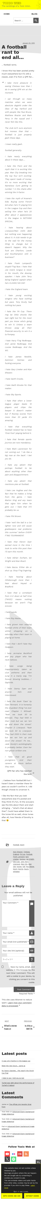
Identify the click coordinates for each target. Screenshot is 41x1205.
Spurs (26, 869)
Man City (24, 864)
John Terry (25, 862)
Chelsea (27, 852)
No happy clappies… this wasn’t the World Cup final (18, 1072)
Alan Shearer (18, 852)
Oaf (24, 867)
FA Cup (22, 854)
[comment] (31, 913)
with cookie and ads (11, 1196)
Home (7, 14)
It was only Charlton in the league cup (16, 1061)
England (16, 854)
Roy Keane (30, 867)
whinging (16, 872)
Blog (34, 14)
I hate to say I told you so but (13, 1078)
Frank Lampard (18, 857)
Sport (22, 845)
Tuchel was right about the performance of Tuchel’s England (18, 1084)
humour (22, 859)
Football (16, 845)
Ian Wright (30, 859)
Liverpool (16, 864)
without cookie (32, 1196)
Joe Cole (16, 862)
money (19, 867)
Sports (20, 869)
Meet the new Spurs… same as (13, 1066)
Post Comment (24, 989)
